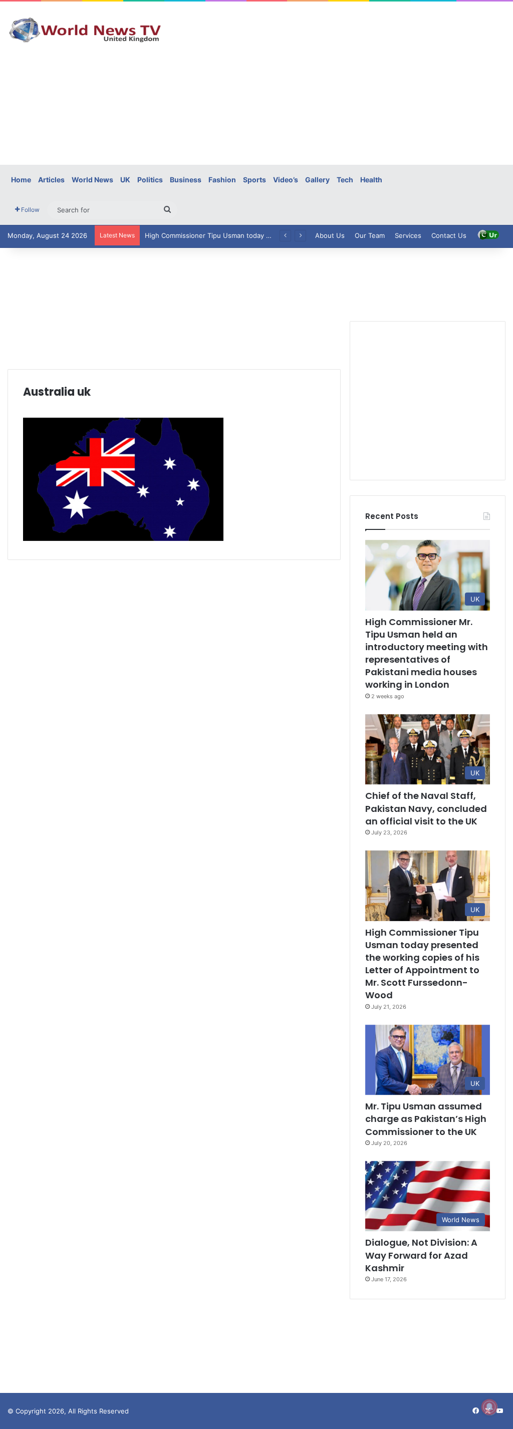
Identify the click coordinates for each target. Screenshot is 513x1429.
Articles (51, 179)
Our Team (370, 235)
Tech (345, 179)
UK (125, 179)
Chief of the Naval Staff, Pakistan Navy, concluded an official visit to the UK (426, 808)
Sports (254, 179)
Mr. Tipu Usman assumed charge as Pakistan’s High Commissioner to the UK (425, 1118)
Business (185, 179)
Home (21, 179)
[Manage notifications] (489, 1407)
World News (92, 179)
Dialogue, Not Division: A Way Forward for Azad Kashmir (421, 1255)
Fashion (222, 179)
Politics (150, 179)
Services (408, 235)
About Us (330, 235)
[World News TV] (85, 29)
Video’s (285, 179)
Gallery (317, 179)
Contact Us (448, 235)
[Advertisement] (345, 82)
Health (371, 179)
